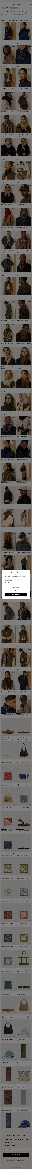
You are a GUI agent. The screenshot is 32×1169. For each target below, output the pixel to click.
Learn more (7, 582)
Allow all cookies (16, 594)
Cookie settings (16, 587)
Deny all (16, 590)
